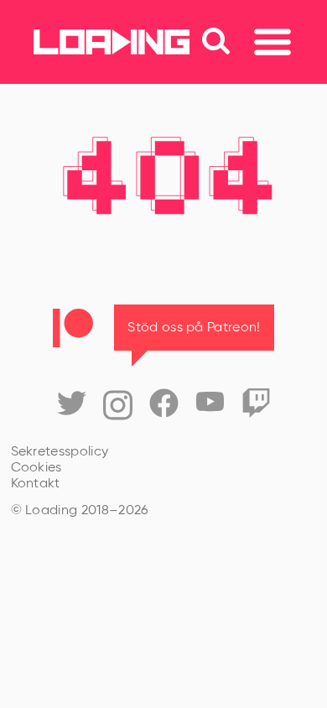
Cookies (36, 468)
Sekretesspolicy (60, 452)
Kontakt (35, 484)
